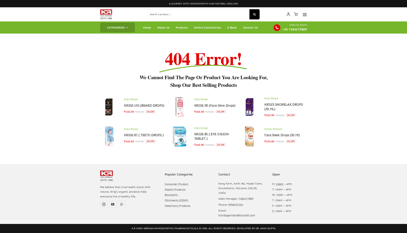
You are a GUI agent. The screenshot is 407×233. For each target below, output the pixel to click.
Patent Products (273, 129)
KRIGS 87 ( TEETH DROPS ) (144, 135)
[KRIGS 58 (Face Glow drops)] (179, 99)
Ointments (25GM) (176, 200)
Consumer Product (176, 184)
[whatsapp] (121, 204)
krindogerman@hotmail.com (236, 215)
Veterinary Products (178, 205)
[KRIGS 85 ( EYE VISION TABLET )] (179, 128)
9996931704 (235, 204)
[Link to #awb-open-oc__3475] (305, 14)
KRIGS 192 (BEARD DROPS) (144, 105)
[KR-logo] (106, 10)
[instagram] (103, 204)
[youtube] (112, 204)
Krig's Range (131, 99)
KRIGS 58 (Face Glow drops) (214, 105)
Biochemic (171, 194)
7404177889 (246, 198)
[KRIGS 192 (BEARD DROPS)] (109, 99)
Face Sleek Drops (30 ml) (282, 135)
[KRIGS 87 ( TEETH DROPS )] (109, 128)
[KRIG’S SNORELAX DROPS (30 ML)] (250, 99)
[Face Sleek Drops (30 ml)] (250, 128)
